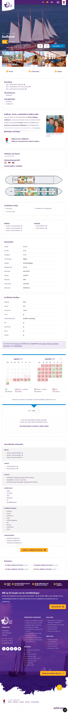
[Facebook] (4, 649)
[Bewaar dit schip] (46, 46)
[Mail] (47, 2)
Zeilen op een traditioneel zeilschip (34, 620)
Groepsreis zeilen (30, 665)
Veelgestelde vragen (53, 644)
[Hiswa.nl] (4, 701)
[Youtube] (19, 649)
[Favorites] (43, 2)
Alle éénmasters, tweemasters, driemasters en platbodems (55, 621)
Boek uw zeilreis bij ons (51, 673)
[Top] (59, 687)
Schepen (8, 33)
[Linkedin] (11, 649)
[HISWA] (64, 2)
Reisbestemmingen (52, 646)
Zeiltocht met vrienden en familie (34, 623)
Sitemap (15, 702)
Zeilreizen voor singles (31, 660)
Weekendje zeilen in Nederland (33, 625)
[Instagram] (15, 649)
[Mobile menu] (58, 2)
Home (3, 33)
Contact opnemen (52, 642)
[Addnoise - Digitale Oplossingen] (60, 708)
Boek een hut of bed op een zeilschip (33, 651)
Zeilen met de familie (31, 656)
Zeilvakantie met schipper (32, 627)
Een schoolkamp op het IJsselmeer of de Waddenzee (34, 640)
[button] (64, 59)
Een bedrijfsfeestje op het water (34, 633)
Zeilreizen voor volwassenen (33, 658)
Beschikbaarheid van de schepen (56, 624)
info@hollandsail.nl (8, 643)
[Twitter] (7, 649)
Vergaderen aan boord (31, 635)
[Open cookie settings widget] (65, 710)
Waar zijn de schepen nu (54, 631)
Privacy (27, 702)
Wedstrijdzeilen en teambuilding (34, 637)
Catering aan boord (52, 629)
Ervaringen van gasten (53, 648)
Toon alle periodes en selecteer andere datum (34, 426)
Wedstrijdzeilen (29, 662)
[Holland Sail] (11, 620)
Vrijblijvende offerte (52, 639)
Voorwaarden (35, 702)
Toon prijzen (56, 46)
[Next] (60, 358)
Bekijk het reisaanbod (31, 654)
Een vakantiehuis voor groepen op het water (34, 630)
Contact (21, 702)
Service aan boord (52, 627)
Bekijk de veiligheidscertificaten (32, 550)
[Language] (52, 2)
